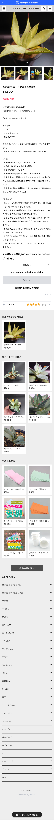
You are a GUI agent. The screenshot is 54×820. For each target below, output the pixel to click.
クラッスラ (6, 641)
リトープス (6, 729)
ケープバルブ (7, 761)
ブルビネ (5, 769)
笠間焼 (5, 601)
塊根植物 (6, 681)
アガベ (5, 617)
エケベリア (6, 625)
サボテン (5, 609)
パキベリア (6, 777)
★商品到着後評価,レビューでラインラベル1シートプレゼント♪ (27, 256)
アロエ (5, 657)
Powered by (24, 795)
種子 (4, 697)
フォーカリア (7, 713)
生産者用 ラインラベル (11, 585)
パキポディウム (8, 737)
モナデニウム (7, 649)
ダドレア (5, 673)
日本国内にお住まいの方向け (27, 288)
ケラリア (5, 753)
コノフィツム (7, 665)
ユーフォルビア (8, 633)
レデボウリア (7, 745)
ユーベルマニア (8, 721)
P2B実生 (6, 689)
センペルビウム (8, 705)
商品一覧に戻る (27, 568)
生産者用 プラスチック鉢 (12, 593)
